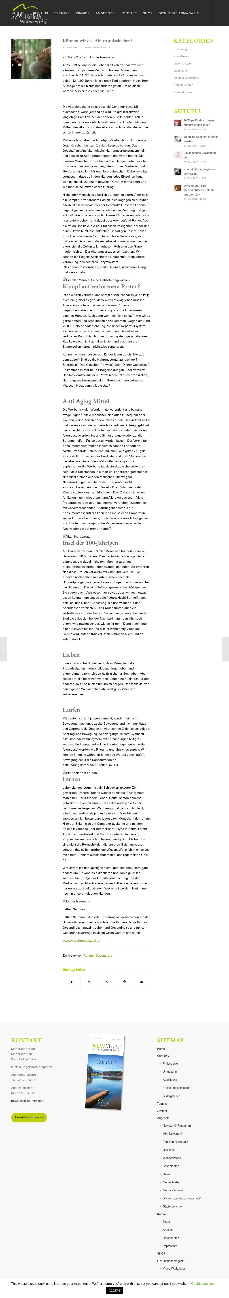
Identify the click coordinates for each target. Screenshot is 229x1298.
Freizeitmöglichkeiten (176, 1087)
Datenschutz (171, 1238)
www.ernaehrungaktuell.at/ (81, 940)
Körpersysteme (183, 85)
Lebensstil (180, 70)
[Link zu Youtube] (19, 65)
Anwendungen (183, 92)
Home (161, 1048)
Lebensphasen (183, 63)
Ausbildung (170, 1079)
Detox (166, 1174)
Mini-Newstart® (173, 1133)
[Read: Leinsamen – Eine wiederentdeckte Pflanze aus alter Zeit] (178, 188)
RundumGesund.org (97, 955)
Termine (162, 1103)
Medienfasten (171, 1182)
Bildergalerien (171, 1096)
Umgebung (170, 1071)
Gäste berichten (173, 1206)
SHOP (161, 1253)
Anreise (168, 1229)
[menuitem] (19, 13)
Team (166, 1221)
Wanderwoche (172, 1158)
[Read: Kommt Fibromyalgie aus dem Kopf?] (178, 172)
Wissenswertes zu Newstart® (182, 1198)
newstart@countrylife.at (28, 1100)
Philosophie (170, 1063)
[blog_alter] (31, 59)
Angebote (163, 1118)
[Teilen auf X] (89, 982)
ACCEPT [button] (115, 1290)
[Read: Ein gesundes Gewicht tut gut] (178, 155)
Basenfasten (171, 1166)
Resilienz (169, 1150)
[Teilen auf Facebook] (72, 982)
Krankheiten (181, 56)
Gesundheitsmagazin (170, 1261)
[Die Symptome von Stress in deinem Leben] (3, 649)
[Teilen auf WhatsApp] (107, 982)
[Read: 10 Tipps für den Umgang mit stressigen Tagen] (178, 123)
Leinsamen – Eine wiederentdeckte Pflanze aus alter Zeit (199, 190)
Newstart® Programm (177, 1125)
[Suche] (15, 39)
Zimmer (162, 1111)
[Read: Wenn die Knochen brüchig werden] (178, 139)
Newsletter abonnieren (29, 1117)
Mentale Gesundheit (186, 78)
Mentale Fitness (173, 1190)
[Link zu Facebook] (12, 65)
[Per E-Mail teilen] (142, 982)
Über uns (163, 1056)
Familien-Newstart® (175, 1141)
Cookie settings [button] (202, 1283)
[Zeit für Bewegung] (225, 649)
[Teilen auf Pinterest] (124, 982)
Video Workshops (174, 1268)
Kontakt (162, 1214)
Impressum (170, 1246)
